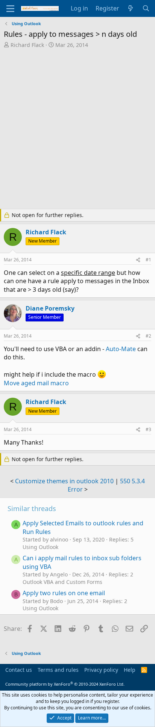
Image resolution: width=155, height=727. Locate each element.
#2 (148, 336)
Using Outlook (40, 547)
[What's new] (130, 8)
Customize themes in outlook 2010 (64, 481)
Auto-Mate (121, 349)
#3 (148, 429)
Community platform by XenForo (65, 684)
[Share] (138, 260)
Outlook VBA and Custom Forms (62, 581)
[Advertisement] (77, 129)
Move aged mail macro (36, 383)
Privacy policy (101, 669)
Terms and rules (58, 669)
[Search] (145, 8)
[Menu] (10, 8)
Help (129, 669)
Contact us (18, 669)
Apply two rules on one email (64, 593)
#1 (148, 259)
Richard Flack (27, 44)
